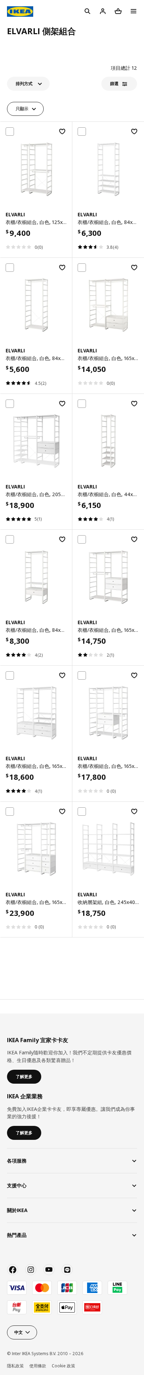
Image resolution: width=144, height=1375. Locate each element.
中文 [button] (18, 1332)
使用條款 (37, 1366)
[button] (28, 84)
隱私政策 (15, 1366)
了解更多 (24, 1076)
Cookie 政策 (63, 1366)
